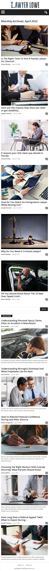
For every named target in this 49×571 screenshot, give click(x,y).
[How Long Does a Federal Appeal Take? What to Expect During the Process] (24, 540)
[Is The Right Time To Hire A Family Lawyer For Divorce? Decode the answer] (24, 40)
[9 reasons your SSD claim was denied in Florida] (24, 135)
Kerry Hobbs (5, 326)
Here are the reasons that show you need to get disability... (23, 109)
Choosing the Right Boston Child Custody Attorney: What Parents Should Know (23, 468)
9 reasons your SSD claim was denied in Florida (22, 154)
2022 (7, 18)
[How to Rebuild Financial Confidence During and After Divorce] (24, 440)
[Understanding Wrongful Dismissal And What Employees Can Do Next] (24, 392)
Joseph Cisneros (6, 113)
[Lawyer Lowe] (24, 4)
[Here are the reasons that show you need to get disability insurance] (24, 88)
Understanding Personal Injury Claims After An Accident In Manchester (21, 322)
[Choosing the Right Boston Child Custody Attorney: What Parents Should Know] (24, 490)
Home (2, 18)
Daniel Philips (5, 64)
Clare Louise (5, 374)
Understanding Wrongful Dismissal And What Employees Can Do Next (22, 370)
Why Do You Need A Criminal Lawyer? (21, 251)
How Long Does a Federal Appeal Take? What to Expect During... (22, 518)
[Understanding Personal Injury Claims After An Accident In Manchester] (24, 343)
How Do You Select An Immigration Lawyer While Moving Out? (24, 203)
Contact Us (20, 565)
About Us (29, 565)
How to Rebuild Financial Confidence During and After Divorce (20, 418)
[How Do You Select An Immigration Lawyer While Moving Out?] (24, 182)
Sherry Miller (5, 473)
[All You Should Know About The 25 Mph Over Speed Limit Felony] (24, 275)
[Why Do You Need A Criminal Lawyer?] (24, 231)
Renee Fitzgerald (7, 422)
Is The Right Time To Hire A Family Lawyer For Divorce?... (23, 60)
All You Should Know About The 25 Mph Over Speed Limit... (22, 295)
